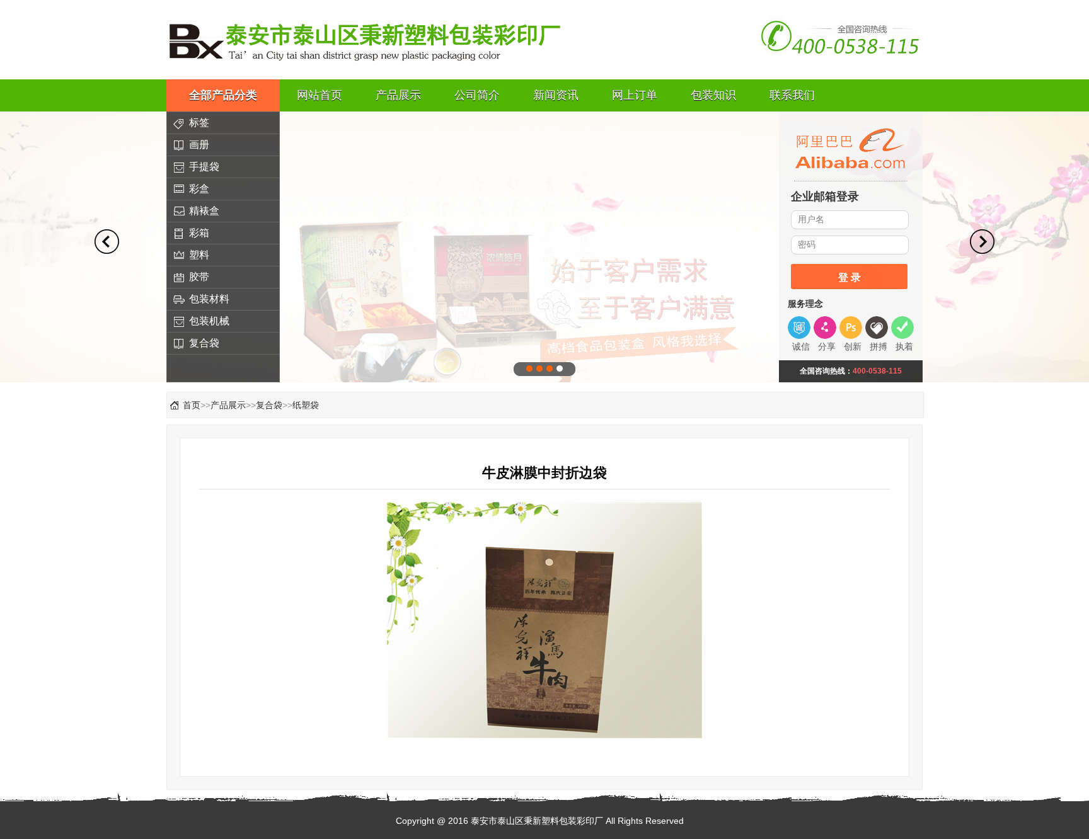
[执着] (904, 327)
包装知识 (713, 95)
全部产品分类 (223, 95)
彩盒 (199, 188)
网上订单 (634, 95)
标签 (199, 122)
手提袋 (204, 166)
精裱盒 (204, 210)
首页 (191, 405)
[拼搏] (878, 327)
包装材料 (209, 299)
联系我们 (792, 95)
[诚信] (801, 327)
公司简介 (477, 95)
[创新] (852, 327)
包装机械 (209, 321)
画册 (199, 144)
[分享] (826, 327)
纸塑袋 (305, 405)
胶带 (199, 276)
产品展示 (398, 95)
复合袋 (204, 343)
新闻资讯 (556, 95)
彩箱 (199, 232)
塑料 (199, 254)
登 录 (849, 277)
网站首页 (319, 95)
